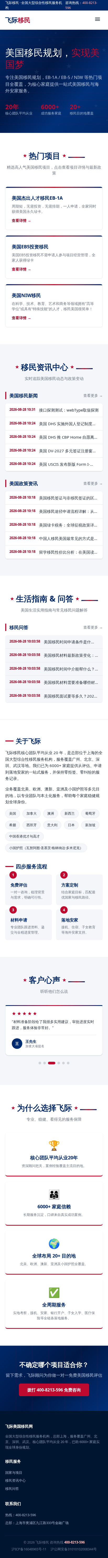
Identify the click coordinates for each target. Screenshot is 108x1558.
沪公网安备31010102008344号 (74, 1549)
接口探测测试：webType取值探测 (69, 410)
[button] (40, 1063)
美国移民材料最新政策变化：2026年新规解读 (69, 655)
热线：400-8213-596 (20, 1514)
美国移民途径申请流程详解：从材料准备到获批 (68, 511)
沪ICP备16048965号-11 (29, 1549)
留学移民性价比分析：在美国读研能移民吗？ (68, 552)
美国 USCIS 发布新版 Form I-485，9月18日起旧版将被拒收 (66, 464)
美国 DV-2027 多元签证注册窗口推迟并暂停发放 (67, 451)
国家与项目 (13, 1472)
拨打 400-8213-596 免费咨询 (54, 1390)
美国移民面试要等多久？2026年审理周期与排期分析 (70, 696)
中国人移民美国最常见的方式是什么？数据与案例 (68, 539)
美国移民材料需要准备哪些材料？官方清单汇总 (69, 682)
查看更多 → (93, 395)
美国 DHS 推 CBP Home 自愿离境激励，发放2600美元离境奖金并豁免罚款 (68, 437)
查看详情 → (21, 220)
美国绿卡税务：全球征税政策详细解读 (68, 525)
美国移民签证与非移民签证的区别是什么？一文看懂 (68, 498)
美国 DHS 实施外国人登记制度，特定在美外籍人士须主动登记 (67, 424)
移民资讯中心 (15, 1480)
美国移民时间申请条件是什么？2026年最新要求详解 (67, 642)
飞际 (17, 20)
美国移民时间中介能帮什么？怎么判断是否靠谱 (69, 669)
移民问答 (12, 1488)
